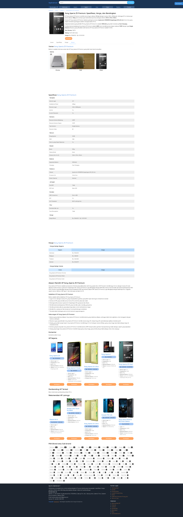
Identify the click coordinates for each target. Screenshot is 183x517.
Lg (125, 450)
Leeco (66, 475)
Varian (52, 42)
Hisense (115, 475)
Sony (56, 10)
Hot (52, 452)
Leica (52, 480)
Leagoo (52, 466)
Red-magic (87, 469)
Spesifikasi (59, 42)
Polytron (110, 458)
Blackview (106, 464)
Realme (118, 7)
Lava (118, 458)
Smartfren (90, 458)
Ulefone (83, 472)
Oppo (107, 7)
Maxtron (130, 455)
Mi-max (67, 472)
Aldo (112, 469)
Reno (52, 461)
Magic (82, 466)
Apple (86, 7)
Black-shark (90, 461)
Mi (86, 450)
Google (96, 452)
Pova (67, 458)
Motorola (67, 455)
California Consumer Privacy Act (120, 496)
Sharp (52, 458)
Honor (121, 452)
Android (51, 10)
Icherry (95, 466)
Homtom (78, 469)
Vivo (97, 7)
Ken (59, 475)
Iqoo (115, 461)
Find (76, 455)
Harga (66, 42)
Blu (116, 472)
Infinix (113, 447)
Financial (114, 505)
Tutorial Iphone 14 (116, 513)
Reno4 (128, 466)
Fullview (87, 478)
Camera (114, 506)
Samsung (64, 7)
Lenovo (69, 450)
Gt (51, 464)
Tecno (113, 452)
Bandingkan (179, 3)
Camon (126, 469)
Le (65, 478)
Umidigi (64, 464)
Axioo (60, 466)
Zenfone (78, 450)
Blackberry (78, 452)
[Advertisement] (91, 83)
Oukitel (120, 466)
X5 (51, 478)
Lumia (97, 464)
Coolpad (100, 461)
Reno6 (59, 472)
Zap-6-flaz (124, 475)
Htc (97, 455)
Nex (124, 464)
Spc (57, 464)
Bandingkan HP (54, 7)
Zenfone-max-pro (89, 475)
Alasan (73, 42)
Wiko (68, 466)
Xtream (58, 478)
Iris (121, 461)
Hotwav (60, 461)
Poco (68, 452)
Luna (108, 461)
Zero (114, 455)
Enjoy (79, 475)
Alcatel (104, 469)
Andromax (100, 458)
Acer (128, 461)
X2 (98, 472)
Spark (82, 458)
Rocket (91, 472)
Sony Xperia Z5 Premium (72, 10)
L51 (126, 478)
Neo (131, 464)
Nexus (100, 478)
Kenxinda (124, 472)
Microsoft (81, 464)
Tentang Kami (115, 488)
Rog (90, 455)
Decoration (114, 510)
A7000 (107, 475)
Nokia (93, 450)
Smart (59, 458)
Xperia (62, 10)
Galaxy (63, 447)
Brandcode (116, 464)
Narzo (121, 455)
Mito (75, 466)
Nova (125, 458)
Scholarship (115, 508)
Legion (111, 466)
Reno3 (52, 472)
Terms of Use (115, 498)
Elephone (72, 478)
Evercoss (60, 452)
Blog (113, 512)
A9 (104, 472)
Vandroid (105, 455)
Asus (130, 447)
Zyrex (75, 472)
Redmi (105, 447)
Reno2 (69, 469)
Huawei (129, 7)
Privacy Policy (115, 491)
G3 (112, 478)
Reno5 (103, 466)
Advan (101, 450)
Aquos (89, 464)
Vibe (75, 458)
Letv (110, 472)
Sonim (119, 478)
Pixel (129, 452)
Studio (52, 475)
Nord (119, 469)
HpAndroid (53, 3)
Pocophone (60, 480)
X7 (107, 478)
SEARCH (130, 2)
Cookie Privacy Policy (117, 493)
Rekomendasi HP (116, 503)
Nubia (58, 455)
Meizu (87, 452)
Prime (72, 464)
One (75, 461)
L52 (80, 478)
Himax (68, 461)
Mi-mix (99, 475)
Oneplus (105, 452)
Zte (51, 455)
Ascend (61, 469)
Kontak (113, 489)
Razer (96, 469)
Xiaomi (75, 7)
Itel (81, 461)
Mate (83, 455)
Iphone (110, 450)
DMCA (113, 495)
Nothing (52, 469)
